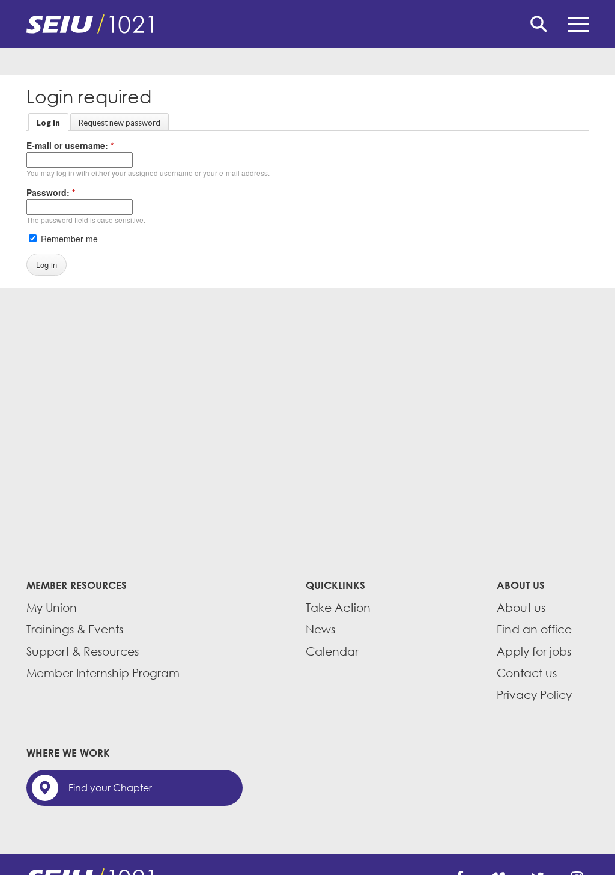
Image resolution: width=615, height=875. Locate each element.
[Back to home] (307, 24)
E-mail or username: (70, 145)
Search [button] (539, 24)
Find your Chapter (110, 788)
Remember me (68, 239)
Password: (50, 192)
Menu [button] (578, 24)
